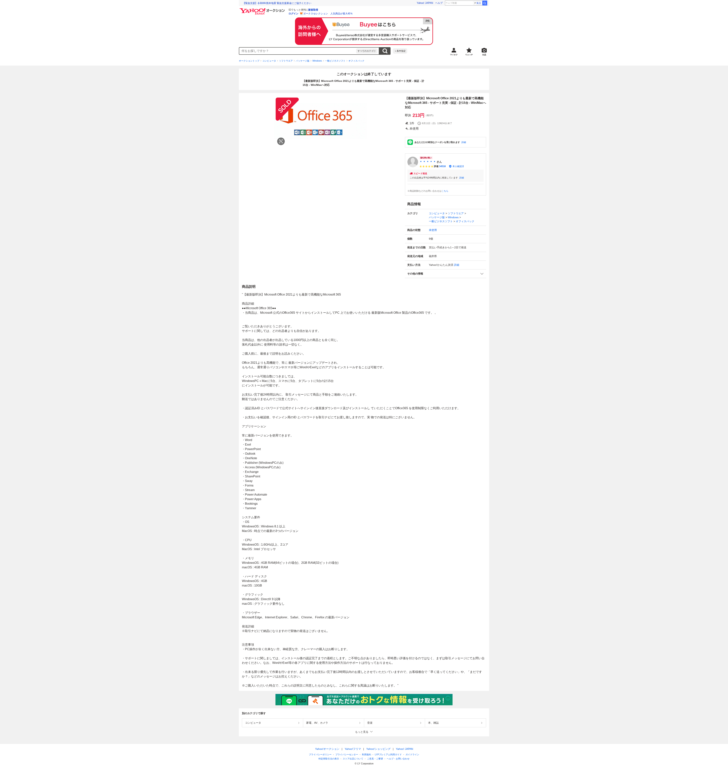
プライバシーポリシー (320, 754)
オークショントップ (249, 60)
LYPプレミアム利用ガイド (388, 754)
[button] (445, 273)
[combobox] (298, 51)
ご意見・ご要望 (375, 758)
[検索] (484, 3)
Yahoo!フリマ (353, 748)
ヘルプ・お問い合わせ (398, 758)
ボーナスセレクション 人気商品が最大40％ (328, 13)
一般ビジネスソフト (335, 60)
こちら (445, 191)
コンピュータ (269, 60)
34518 (442, 166)
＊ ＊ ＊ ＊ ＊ (428, 161)
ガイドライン (412, 754)
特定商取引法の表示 (328, 758)
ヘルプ (439, 3)
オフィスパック (356, 60)
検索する (385, 51)
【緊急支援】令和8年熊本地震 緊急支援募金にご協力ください (277, 3)
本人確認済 (458, 166)
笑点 (478, 3)
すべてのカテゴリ (367, 51)
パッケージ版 (302, 60)
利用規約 (366, 754)
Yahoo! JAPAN (425, 3)
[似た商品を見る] (281, 141)
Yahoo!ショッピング (378, 748)
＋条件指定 (400, 51)
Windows (317, 60)
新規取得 (313, 9)
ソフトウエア (286, 60)
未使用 (433, 229)
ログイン (293, 13)
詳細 (463, 142)
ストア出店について (353, 758)
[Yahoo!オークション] (263, 9)
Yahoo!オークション (327, 748)
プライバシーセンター (346, 754)
